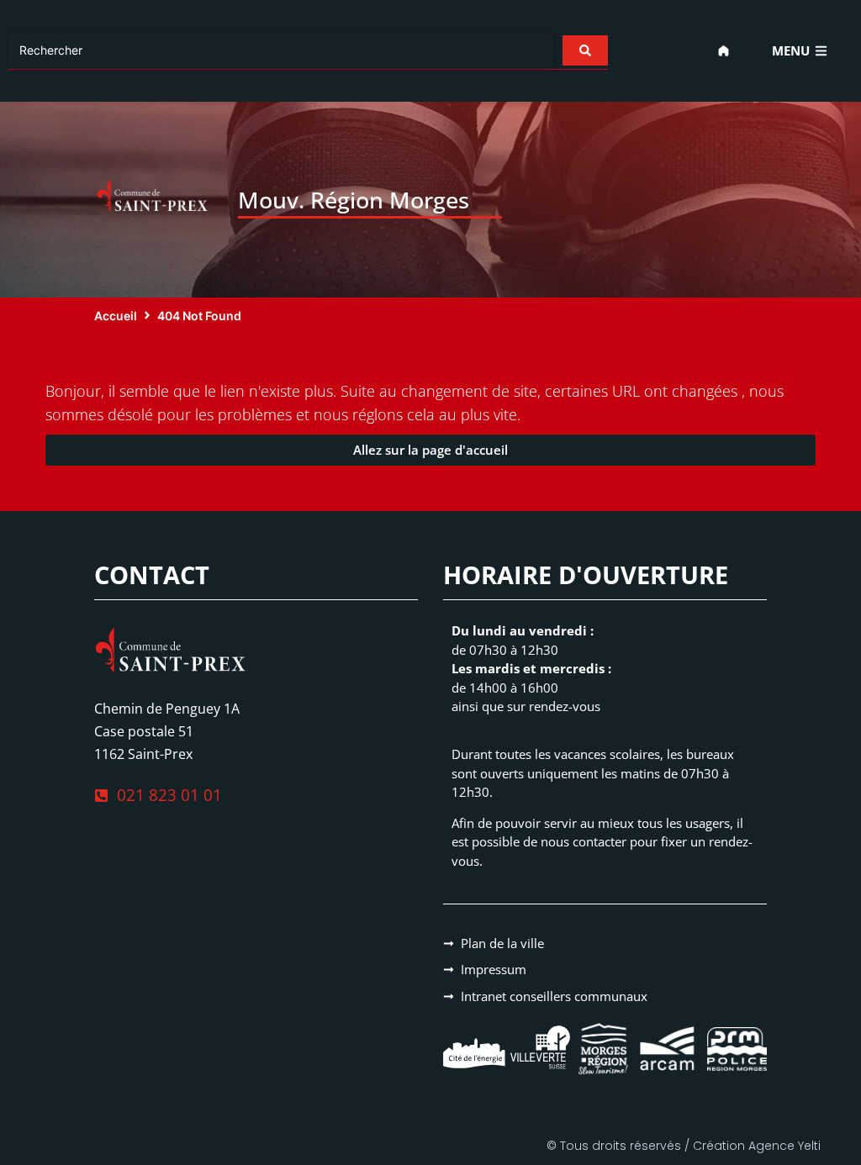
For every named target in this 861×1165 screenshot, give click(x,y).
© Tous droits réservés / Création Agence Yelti (684, 1145)
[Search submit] (585, 50)
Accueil (115, 315)
